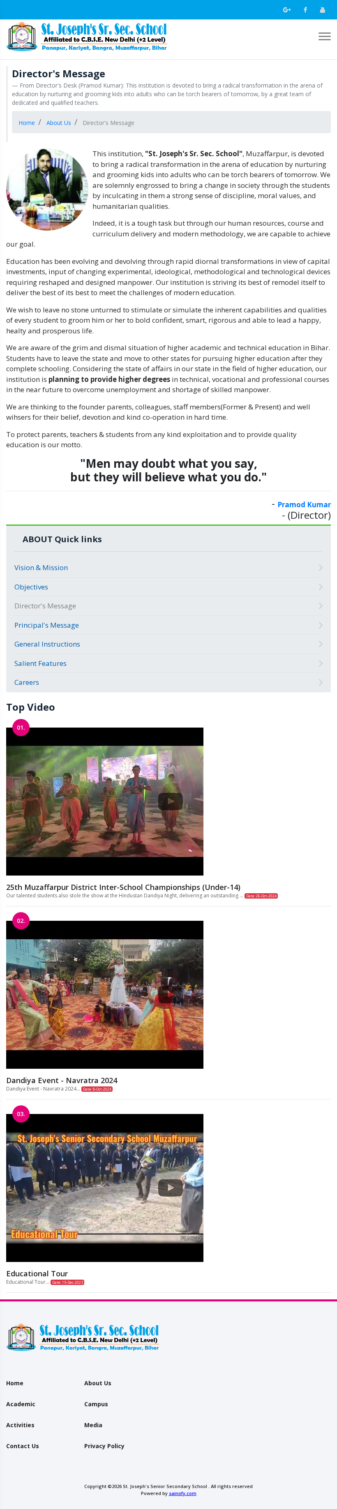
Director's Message (45, 605)
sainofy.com (182, 1493)
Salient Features (40, 663)
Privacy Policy (104, 1446)
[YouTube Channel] (322, 10)
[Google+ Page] (286, 10)
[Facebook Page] (305, 10)
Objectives (31, 587)
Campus (96, 1404)
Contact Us (22, 1446)
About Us (97, 1383)
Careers (26, 682)
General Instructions (47, 644)
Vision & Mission (41, 567)
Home (14, 1383)
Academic (20, 1404)
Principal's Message (46, 625)
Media (93, 1425)
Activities (20, 1425)
